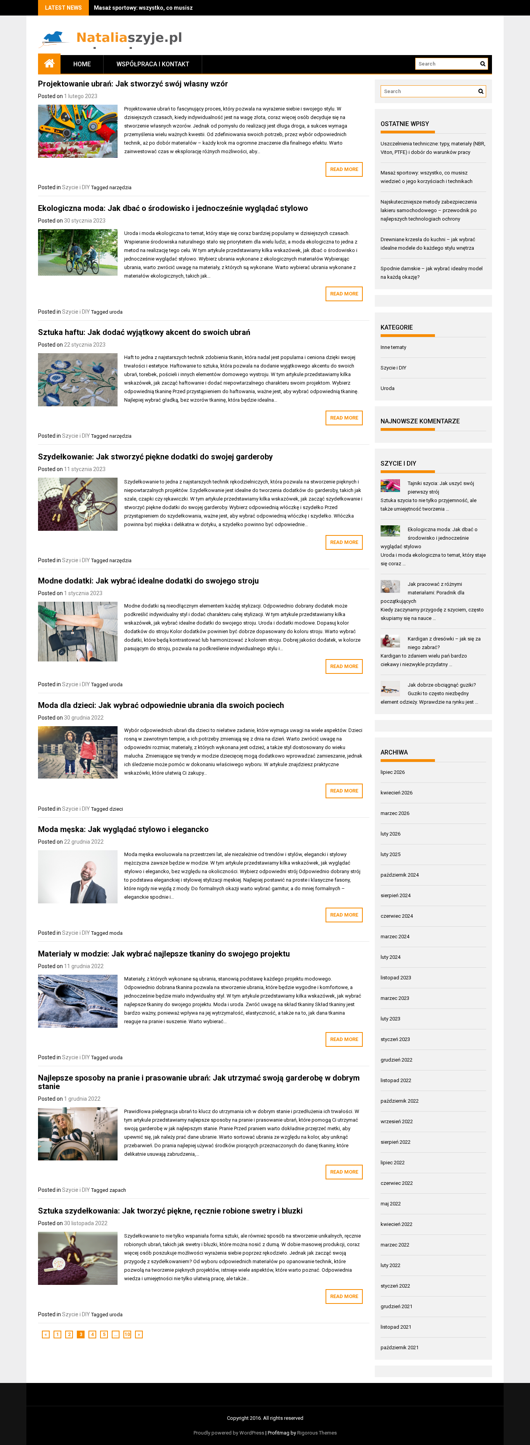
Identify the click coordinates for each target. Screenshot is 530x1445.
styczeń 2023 (395, 1039)
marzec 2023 (395, 998)
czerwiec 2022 (397, 1183)
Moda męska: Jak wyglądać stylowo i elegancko (123, 829)
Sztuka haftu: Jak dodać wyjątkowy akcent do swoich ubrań (144, 332)
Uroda (388, 388)
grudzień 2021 (396, 1306)
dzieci (116, 809)
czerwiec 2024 (397, 916)
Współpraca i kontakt (152, 64)
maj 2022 (391, 1204)
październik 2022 (400, 1101)
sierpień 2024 (395, 895)
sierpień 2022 (395, 1142)
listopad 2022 (396, 1080)
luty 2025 (390, 854)
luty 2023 (390, 1019)
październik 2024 (400, 875)
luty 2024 (390, 957)
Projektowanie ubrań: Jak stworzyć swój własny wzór (133, 83)
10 (127, 1334)
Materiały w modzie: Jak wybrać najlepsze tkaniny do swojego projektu (164, 953)
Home (82, 64)
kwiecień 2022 (396, 1224)
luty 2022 (390, 1265)
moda (116, 933)
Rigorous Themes (317, 1433)
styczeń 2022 (395, 1286)
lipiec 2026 (393, 772)
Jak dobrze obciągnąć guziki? (442, 685)
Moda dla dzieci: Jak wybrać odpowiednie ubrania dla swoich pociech (161, 705)
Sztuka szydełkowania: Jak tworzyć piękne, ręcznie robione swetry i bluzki (170, 1210)
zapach (117, 1190)
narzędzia (120, 187)
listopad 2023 (396, 978)
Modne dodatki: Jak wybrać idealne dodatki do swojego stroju (148, 580)
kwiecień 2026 (396, 793)
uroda (116, 312)
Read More (344, 169)
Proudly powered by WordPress (229, 1433)
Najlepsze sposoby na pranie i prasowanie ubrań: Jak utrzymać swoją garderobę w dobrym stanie (199, 1082)
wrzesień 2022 (397, 1121)
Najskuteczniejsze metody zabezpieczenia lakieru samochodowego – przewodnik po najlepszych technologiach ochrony (429, 210)
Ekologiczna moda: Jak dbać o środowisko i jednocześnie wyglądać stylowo (173, 208)
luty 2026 (390, 834)
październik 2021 (400, 1347)
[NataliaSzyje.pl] (49, 63)
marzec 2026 (395, 813)
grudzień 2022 (396, 1060)
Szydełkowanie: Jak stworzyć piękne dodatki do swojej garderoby (155, 456)
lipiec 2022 (393, 1162)
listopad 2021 (396, 1327)
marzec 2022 (395, 1245)
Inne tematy (393, 347)
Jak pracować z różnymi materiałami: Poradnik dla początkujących (422, 592)
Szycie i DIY (76, 187)
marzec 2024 (395, 936)
